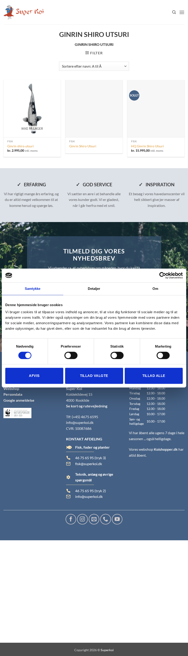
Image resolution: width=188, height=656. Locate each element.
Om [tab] (155, 289)
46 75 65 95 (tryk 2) (90, 491)
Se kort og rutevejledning (86, 406)
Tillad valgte (94, 376)
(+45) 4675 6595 (85, 416)
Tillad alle (153, 376)
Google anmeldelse (18, 400)
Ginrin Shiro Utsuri (82, 146)
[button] (174, 12)
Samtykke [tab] (33, 289)
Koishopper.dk (166, 449)
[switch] (70, 355)
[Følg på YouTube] (117, 519)
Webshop (11, 388)
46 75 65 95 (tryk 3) (90, 458)
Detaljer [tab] (94, 289)
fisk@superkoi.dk (88, 463)
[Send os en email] (94, 519)
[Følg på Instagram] (82, 519)
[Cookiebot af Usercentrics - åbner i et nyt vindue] (163, 275)
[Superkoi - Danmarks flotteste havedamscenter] (23, 12)
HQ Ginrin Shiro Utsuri (147, 146)
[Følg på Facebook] (71, 519)
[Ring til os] (105, 519)
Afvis (34, 376)
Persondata (12, 394)
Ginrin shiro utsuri (20, 146)
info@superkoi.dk (80, 422)
